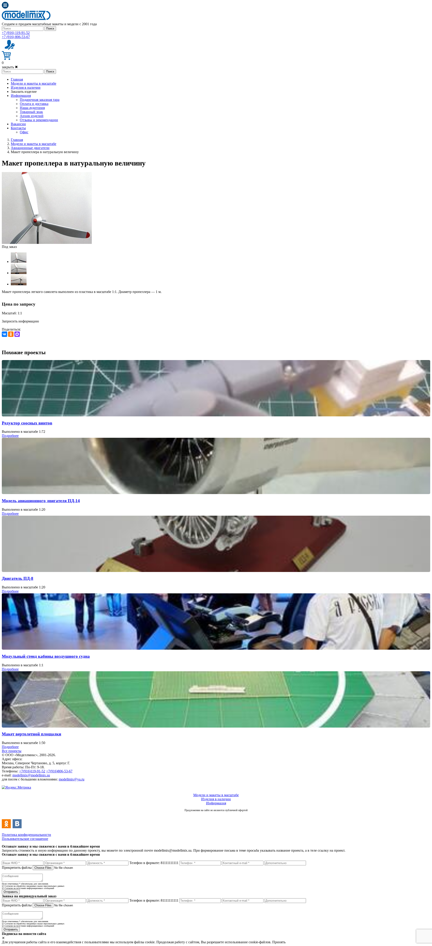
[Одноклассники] (11, 334)
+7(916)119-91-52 (32, 771)
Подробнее (10, 436)
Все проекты (11, 751)
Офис (24, 132)
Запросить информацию (20, 321)
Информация (21, 96)
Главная (17, 79)
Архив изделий (31, 116)
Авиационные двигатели (30, 148)
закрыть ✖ (10, 67)
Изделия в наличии (25, 87)
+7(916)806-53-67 (59, 771)
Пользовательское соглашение (25, 839)
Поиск (50, 28)
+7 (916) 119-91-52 (16, 33)
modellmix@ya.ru (71, 779)
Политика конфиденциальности (26, 835)
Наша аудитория (32, 108)
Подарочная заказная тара (39, 100)
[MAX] (17, 334)
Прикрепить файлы (17, 867)
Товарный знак (31, 112)
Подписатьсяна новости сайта (216, 815)
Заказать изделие (24, 91)
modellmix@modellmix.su (31, 775)
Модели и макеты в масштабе (33, 83)
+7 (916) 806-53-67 (16, 37)
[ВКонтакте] (4, 334)
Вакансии (18, 124)
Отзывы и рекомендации (39, 120)
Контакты (18, 128)
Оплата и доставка (34, 104)
